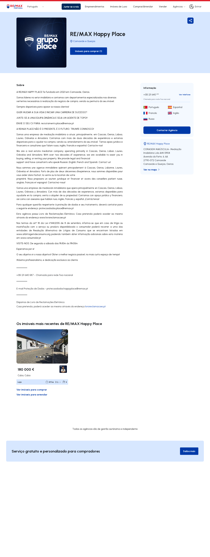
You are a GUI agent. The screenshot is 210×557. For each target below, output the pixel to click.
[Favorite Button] (64, 333)
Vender (163, 6)
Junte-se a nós (71, 6)
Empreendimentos (94, 6)
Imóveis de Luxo (118, 6)
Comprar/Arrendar (143, 6)
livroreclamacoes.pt (95, 306)
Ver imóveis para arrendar (31, 394)
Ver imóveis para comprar (31, 389)
